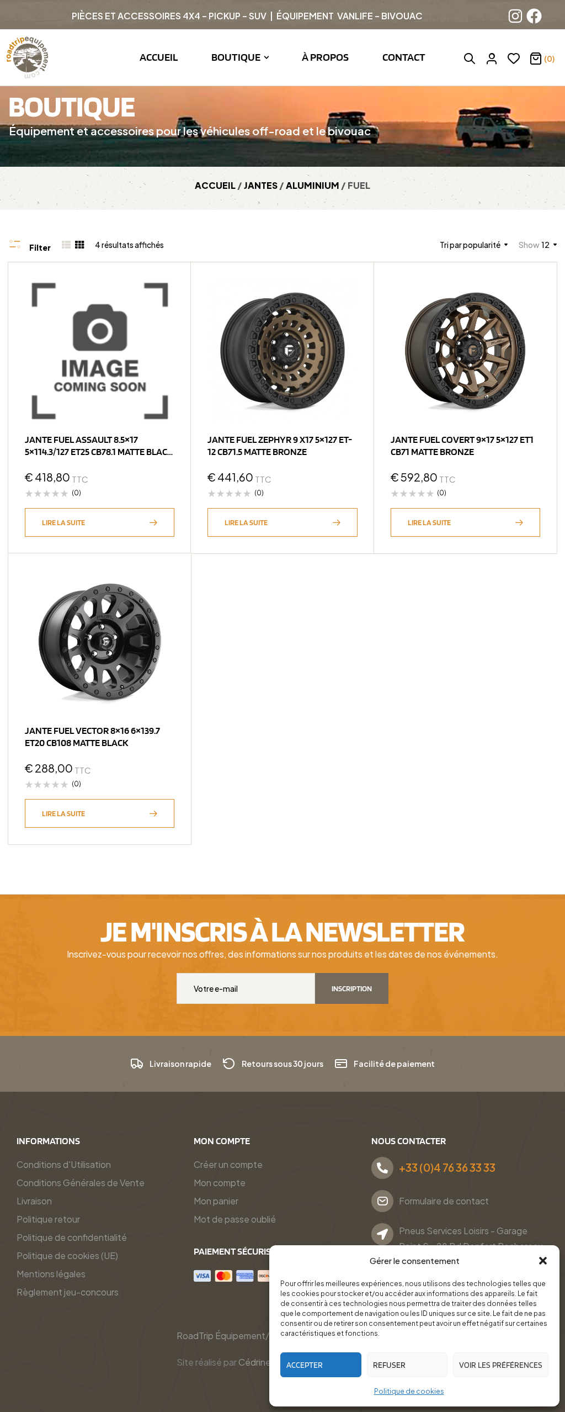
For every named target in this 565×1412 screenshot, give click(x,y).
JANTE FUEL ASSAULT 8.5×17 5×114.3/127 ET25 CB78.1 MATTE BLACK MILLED (99, 451)
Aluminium (312, 185)
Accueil (215, 185)
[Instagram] (515, 16)
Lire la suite (63, 522)
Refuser (389, 1365)
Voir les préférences (500, 1365)
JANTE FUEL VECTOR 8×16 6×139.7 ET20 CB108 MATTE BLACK (92, 736)
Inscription (352, 988)
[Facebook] (534, 16)
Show (529, 245)
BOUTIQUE (71, 106)
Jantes (261, 185)
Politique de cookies (409, 1391)
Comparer (160, 347)
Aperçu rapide (160, 320)
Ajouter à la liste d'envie (160, 292)
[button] (542, 1260)
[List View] (66, 244)
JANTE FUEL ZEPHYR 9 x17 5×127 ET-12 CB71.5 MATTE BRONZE (279, 445)
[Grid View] (79, 244)
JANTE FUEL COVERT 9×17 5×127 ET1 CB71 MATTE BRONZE (462, 445)
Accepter (304, 1365)
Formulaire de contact (444, 1201)
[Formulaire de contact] (382, 1201)
